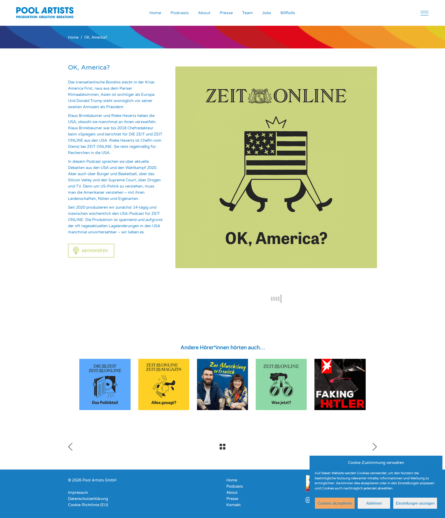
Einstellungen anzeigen (415, 503)
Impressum (78, 492)
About (232, 492)
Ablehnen (374, 503)
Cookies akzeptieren (335, 503)
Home (73, 37)
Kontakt (233, 505)
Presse (232, 498)
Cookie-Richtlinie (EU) (88, 505)
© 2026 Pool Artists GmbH (92, 480)
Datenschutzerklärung (88, 498)
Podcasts (234, 486)
